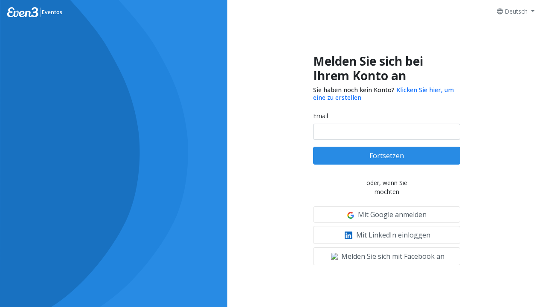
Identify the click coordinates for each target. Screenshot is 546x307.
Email (320, 116)
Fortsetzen (386, 155)
